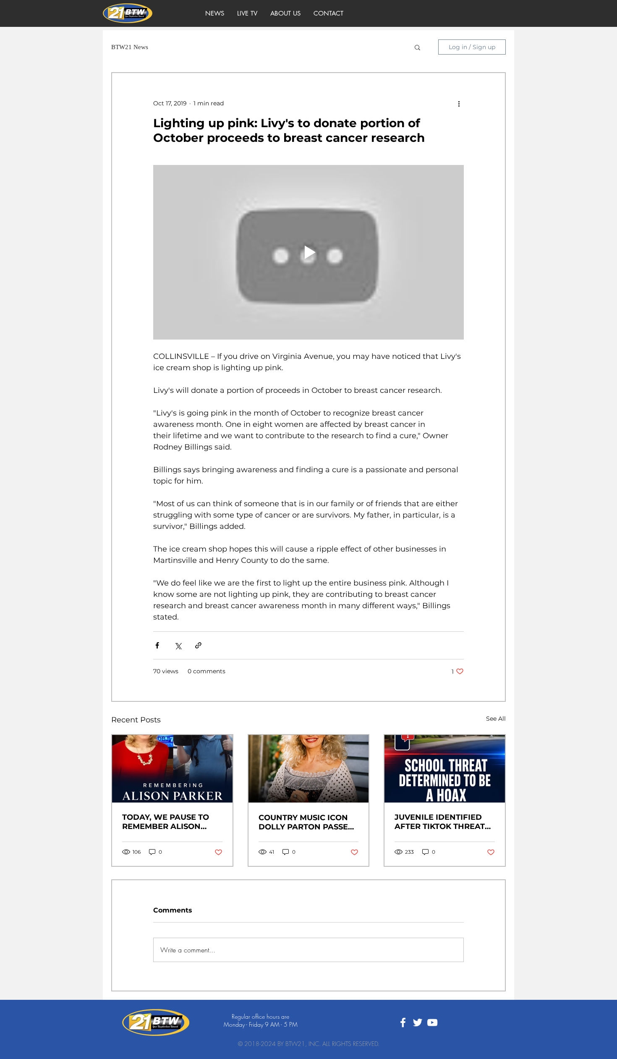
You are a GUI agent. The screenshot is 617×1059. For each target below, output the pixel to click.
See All (496, 718)
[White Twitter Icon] (417, 1022)
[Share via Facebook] (157, 645)
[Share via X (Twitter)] (178, 645)
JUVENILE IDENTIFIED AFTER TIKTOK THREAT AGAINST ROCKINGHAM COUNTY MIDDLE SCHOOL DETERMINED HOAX (442, 822)
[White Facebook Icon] (403, 1022)
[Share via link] (198, 645)
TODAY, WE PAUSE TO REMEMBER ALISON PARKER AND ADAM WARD (165, 822)
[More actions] (459, 103)
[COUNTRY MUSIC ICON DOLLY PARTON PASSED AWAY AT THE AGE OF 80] (308, 769)
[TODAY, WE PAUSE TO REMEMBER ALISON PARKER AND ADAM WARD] (172, 769)
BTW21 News (129, 47)
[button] (417, 47)
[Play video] (308, 252)
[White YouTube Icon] (432, 1022)
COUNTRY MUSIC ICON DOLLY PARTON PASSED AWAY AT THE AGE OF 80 (308, 822)
